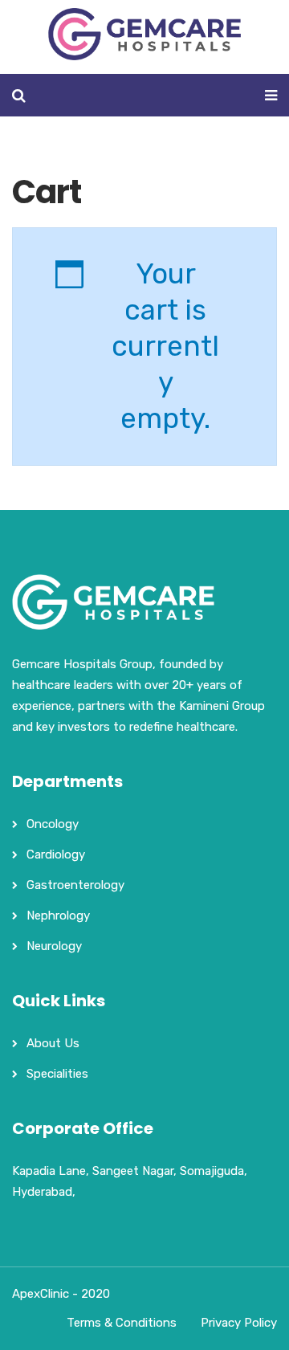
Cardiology (55, 854)
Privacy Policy (239, 1322)
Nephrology (58, 915)
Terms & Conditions (122, 1322)
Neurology (54, 946)
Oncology (52, 824)
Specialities (57, 1074)
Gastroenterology (75, 885)
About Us (52, 1043)
